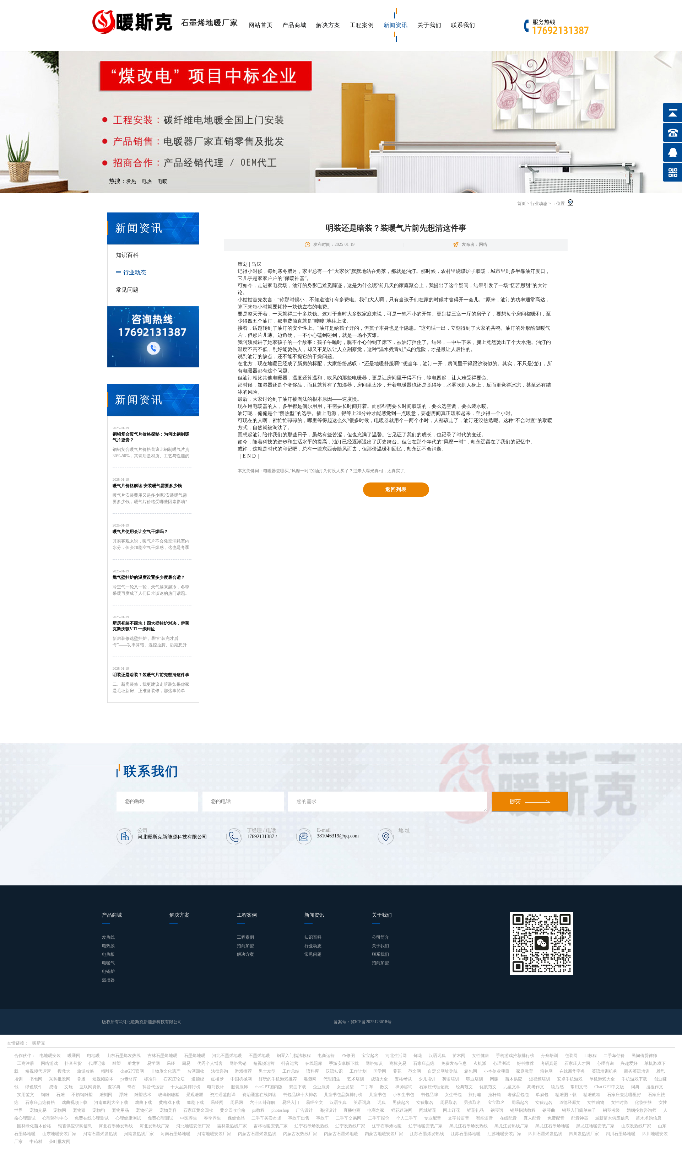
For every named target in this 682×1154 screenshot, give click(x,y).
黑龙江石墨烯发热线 (468, 1125)
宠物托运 (144, 1110)
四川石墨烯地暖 (620, 1133)
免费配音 (555, 1118)
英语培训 (450, 1079)
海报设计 (328, 1110)
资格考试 (403, 1079)
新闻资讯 (396, 25)
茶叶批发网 (59, 1141)
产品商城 (294, 25)
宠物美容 (168, 1110)
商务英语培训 (637, 1071)
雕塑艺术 (142, 1094)
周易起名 (520, 1102)
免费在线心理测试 (92, 1118)
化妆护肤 (643, 1102)
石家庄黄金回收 (198, 1110)
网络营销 (238, 1063)
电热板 (108, 954)
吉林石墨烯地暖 (162, 1055)
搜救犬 (64, 1071)
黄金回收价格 (232, 1110)
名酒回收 (195, 1071)
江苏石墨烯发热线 (427, 1133)
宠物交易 (38, 1110)
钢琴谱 (497, 1110)
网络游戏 (49, 1063)
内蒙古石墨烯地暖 (341, 1133)
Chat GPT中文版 (609, 1086)
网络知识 (374, 1063)
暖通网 (73, 1055)
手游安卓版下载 (344, 1063)
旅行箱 (475, 1094)
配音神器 (579, 1118)
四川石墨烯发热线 (545, 1133)
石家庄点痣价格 (40, 1102)
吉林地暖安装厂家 (271, 1125)
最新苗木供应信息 (612, 1118)
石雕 (60, 1094)
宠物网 (59, 1110)
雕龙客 (134, 1063)
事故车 (322, 1118)
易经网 (217, 1102)
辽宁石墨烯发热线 (311, 1125)
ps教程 (258, 1110)
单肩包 (542, 1094)
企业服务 (321, 1086)
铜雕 (45, 1094)
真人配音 (532, 1118)
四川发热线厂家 (584, 1133)
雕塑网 (310, 1079)
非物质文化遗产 (165, 1071)
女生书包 (453, 1094)
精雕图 (107, 1071)
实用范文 (25, 1094)
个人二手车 (406, 1118)
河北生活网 (396, 1055)
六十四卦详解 (262, 1102)
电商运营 (326, 1055)
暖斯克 (38, 1043)
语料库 (312, 1071)
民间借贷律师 (644, 1055)
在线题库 (313, 1063)
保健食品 (236, 1118)
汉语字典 (338, 1102)
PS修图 (348, 1055)
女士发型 (345, 1086)
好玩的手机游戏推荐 (278, 1079)
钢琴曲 (548, 1110)
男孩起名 (401, 1102)
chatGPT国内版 (268, 1086)
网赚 (494, 1079)
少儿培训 (426, 1079)
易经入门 (290, 1102)
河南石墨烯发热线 (100, 1133)
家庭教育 (524, 1071)
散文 (384, 1086)
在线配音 (508, 1118)
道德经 (197, 1079)
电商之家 (375, 1110)
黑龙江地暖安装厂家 (595, 1125)
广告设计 (304, 1110)
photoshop (280, 1110)
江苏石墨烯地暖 (466, 1133)
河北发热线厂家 (154, 1125)
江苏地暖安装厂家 (504, 1133)
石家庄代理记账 (434, 1086)
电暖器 (250, 370)
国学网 (379, 1071)
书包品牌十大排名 (300, 1094)
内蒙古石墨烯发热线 (257, 1133)
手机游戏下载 (634, 1079)
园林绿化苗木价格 (34, 1125)
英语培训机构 (604, 1071)
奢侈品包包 (518, 1094)
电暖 (162, 181)
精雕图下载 (566, 1094)
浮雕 (123, 1094)
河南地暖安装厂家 (214, 1133)
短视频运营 (264, 1063)
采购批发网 (59, 1079)
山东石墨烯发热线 (124, 1055)
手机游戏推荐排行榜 (515, 1055)
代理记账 (96, 1063)
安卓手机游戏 (570, 1079)
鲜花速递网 (401, 1110)
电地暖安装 (50, 1055)
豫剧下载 (195, 1102)
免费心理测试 (160, 1118)
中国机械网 (241, 1079)
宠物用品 (120, 1110)
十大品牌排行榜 (185, 1086)
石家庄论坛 (174, 1079)
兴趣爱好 (629, 1063)
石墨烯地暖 (194, 1055)
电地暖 (93, 1055)
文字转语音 (458, 1118)
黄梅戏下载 (169, 1102)
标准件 (150, 1079)
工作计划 (358, 1071)
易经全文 (314, 1102)
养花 (397, 1071)
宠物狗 (98, 1110)
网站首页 (261, 25)
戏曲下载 (297, 1086)
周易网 (236, 1102)
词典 (635, 1086)
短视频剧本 (103, 1079)
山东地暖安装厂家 (59, 1133)
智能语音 (484, 1118)
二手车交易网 (348, 1118)
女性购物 (595, 1102)
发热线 (108, 937)
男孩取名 (472, 1102)
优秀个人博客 (210, 1063)
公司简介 (380, 937)
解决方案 (328, 25)
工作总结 (290, 1071)
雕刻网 (105, 1094)
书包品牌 (429, 1094)
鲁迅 (81, 1079)
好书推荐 (525, 1063)
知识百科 (127, 255)
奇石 (131, 1086)
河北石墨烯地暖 (227, 1055)
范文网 (414, 1071)
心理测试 (501, 1063)
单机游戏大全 (602, 1079)
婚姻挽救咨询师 (641, 1110)
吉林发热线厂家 (232, 1125)
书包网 (35, 1079)
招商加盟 (245, 945)
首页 (521, 203)
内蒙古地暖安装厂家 (384, 1133)
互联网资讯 (90, 1086)
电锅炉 (108, 971)
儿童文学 (511, 1086)
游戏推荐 (243, 1071)
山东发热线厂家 (636, 1125)
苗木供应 (513, 1079)
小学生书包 (403, 1094)
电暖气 (108, 962)
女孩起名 (543, 1102)
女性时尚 (619, 1102)
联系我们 (463, 25)
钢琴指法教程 (523, 1110)
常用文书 (579, 1086)
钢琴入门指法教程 (294, 1055)
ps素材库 (128, 1079)
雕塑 (116, 1063)
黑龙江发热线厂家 (511, 1125)
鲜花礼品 (475, 1110)
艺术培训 (355, 1079)
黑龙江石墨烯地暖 (552, 1125)
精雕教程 (591, 1094)
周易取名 (448, 1102)
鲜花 (417, 1055)
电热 (147, 181)
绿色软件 (33, 1086)
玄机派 (479, 1063)
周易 (186, 1063)
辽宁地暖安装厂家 (425, 1125)
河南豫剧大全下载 (111, 1102)
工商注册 (25, 1063)
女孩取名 (424, 1102)
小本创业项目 (496, 1071)
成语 (53, 1086)
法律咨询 (219, 1071)
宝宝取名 (496, 1102)
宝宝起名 (370, 1055)
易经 (171, 1063)
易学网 (153, 1063)
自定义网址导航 (443, 1071)
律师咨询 (403, 1086)
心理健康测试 (128, 1118)
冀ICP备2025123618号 (371, 1021)
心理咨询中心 (55, 1118)
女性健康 (480, 1055)
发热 (131, 181)
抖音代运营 (153, 1086)
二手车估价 (614, 1055)
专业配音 (432, 1118)
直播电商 (352, 1110)
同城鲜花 (427, 1110)
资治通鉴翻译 (223, 1094)
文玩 (68, 1086)
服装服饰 (239, 1086)
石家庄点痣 (423, 1063)
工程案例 (362, 25)
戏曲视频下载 (74, 1102)
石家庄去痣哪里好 (624, 1094)
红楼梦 (217, 1079)
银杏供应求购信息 (75, 1125)
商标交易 (397, 1063)
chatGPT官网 (132, 1071)
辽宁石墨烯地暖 (387, 1125)
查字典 (114, 1086)
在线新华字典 (572, 1071)
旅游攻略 (85, 1071)
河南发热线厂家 (139, 1133)
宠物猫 (79, 1110)
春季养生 (212, 1118)
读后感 (557, 1086)
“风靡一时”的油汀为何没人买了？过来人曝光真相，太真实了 (347, 470)
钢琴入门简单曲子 (579, 1110)
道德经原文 (569, 1102)
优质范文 (488, 1086)
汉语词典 (437, 1055)
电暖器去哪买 (276, 470)
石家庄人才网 (577, 1063)
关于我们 (429, 25)
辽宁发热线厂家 (350, 1125)
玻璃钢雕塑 (168, 1094)
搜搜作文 (654, 1086)
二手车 (367, 1086)
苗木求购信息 (648, 1118)
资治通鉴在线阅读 (259, 1094)
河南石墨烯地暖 (175, 1133)
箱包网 (470, 1071)
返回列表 (396, 489)
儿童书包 (377, 1094)
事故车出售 (298, 1118)
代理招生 (331, 1079)
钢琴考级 (611, 1110)
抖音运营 (289, 1063)
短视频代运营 (38, 1071)
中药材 (35, 1141)
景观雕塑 (194, 1094)
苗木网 (459, 1055)
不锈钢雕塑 (82, 1094)
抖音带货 (73, 1063)
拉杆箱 (494, 1094)
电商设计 (215, 1086)
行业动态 (538, 203)
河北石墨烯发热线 (116, 1125)
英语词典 (361, 1102)
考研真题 (549, 1063)
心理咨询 (605, 1063)
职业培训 (474, 1079)
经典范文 (464, 1086)
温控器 (108, 979)
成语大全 (379, 1079)
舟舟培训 (549, 1055)
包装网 (571, 1055)
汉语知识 (334, 1071)
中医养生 (188, 1118)
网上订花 (451, 1110)
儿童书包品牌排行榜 (343, 1094)
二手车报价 (378, 1118)
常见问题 (127, 290)
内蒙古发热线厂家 (300, 1133)
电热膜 (108, 945)
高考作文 (535, 1086)
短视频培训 (539, 1079)
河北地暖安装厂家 (193, 1125)
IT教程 (590, 1055)
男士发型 (267, 1071)
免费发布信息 (454, 1063)
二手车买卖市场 (266, 1118)
